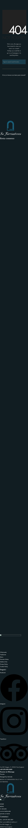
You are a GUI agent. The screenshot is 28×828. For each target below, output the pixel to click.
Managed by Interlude (6, 777)
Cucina (20, 2)
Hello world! (6, 85)
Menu (16, 2)
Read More (18, 89)
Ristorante (25, 2)
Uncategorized (8, 89)
